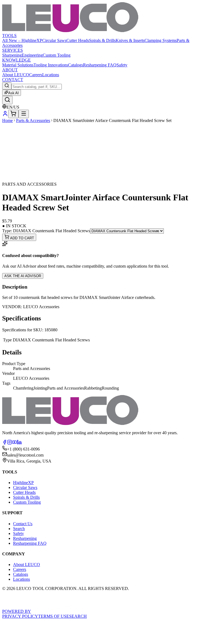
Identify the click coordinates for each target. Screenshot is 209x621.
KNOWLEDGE (16, 60)
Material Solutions (17, 65)
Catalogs (75, 65)
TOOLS (9, 35)
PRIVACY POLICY (20, 616)
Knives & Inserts (130, 40)
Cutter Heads (77, 40)
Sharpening (12, 55)
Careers (35, 74)
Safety (121, 65)
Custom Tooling (56, 55)
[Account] (5, 115)
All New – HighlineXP (22, 40)
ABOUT (10, 70)
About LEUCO (15, 74)
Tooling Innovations (50, 65)
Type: (46, 230)
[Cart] (13, 114)
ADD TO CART (21, 238)
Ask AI (13, 93)
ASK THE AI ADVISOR (22, 276)
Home (7, 120)
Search (19, 528)
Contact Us (22, 523)
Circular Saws (54, 40)
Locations (50, 74)
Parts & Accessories (33, 120)
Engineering (32, 55)
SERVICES (12, 50)
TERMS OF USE (53, 616)
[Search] (7, 100)
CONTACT (12, 79)
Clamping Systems (161, 40)
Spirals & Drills (102, 40)
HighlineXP (23, 482)
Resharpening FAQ (99, 65)
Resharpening (25, 538)
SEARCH (78, 616)
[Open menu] (24, 114)
